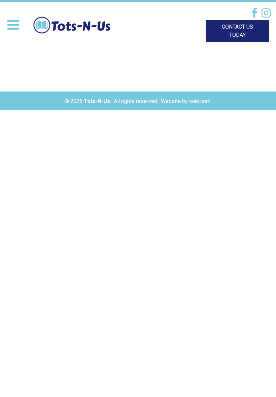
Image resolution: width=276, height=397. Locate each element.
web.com (199, 101)
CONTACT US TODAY (237, 31)
